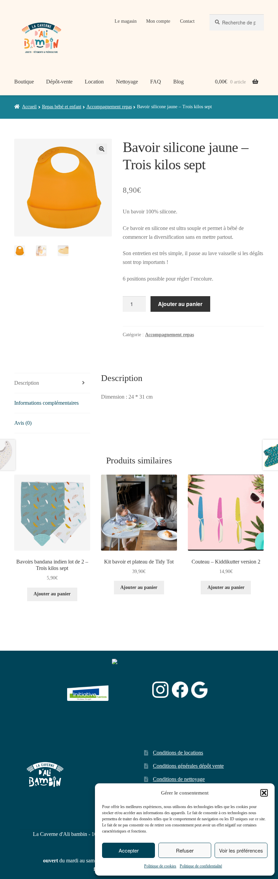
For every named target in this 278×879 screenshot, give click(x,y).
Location (94, 81)
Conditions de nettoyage (179, 779)
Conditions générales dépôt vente (188, 766)
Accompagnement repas (109, 106)
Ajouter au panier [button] (52, 593)
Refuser (185, 850)
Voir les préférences (241, 850)
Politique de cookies (160, 866)
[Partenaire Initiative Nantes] (87, 690)
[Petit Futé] (130, 690)
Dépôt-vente (59, 81)
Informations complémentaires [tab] (46, 403)
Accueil (29, 106)
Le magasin (126, 21)
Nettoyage (127, 81)
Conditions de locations (178, 753)
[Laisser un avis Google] (199, 690)
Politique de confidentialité (201, 866)
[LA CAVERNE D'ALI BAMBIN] (129, 707)
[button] (264, 792)
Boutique (24, 81)
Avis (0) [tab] (23, 423)
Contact (187, 21)
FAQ (155, 81)
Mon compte (158, 21)
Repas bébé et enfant (61, 106)
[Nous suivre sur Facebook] (180, 690)
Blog (178, 81)
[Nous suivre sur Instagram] (160, 690)
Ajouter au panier (180, 304)
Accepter (129, 850)
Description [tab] (26, 383)
